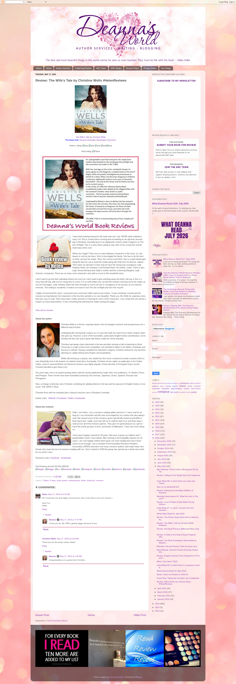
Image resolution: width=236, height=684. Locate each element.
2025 (157, 406)
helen (83, 480)
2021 (157, 420)
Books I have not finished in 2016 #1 (172, 574)
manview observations (172, 389)
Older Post (140, 615)
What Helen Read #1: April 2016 (171, 514)
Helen (44, 494)
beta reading (165, 386)
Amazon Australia (87, 140)
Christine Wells (49, 539)
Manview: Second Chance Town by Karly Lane (177, 546)
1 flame (45, 480)
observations (196, 389)
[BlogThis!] (71, 476)
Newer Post (42, 615)
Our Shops (166, 68)
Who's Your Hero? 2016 (167, 562)
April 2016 (162, 588)
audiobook (184, 383)
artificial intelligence (173, 383)
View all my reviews (44, 310)
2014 (157, 607)
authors (155, 386)
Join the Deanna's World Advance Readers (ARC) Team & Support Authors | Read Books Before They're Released (181, 275)
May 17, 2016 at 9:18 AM (68, 539)
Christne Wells (99, 137)
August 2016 (163, 455)
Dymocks (111, 140)
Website (52, 398)
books (175, 386)
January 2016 (163, 599)
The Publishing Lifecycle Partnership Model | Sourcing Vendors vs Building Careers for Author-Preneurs (179, 291)
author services (195, 383)
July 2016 (161, 459)
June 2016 (162, 463)
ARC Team (101, 68)
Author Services (63, 68)
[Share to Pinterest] (79, 476)
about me (160, 383)
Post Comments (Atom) (57, 621)
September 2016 (164, 452)
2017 (157, 434)
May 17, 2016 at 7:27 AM (71, 520)
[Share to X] (74, 476)
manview (156, 389)
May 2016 (161, 466)
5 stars (53, 480)
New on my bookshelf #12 (168, 487)
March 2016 (162, 592)
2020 (157, 424)
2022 (157, 416)
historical (91, 480)
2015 (157, 604)
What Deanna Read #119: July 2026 (170, 203)
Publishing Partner (83, 68)
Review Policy (132, 68)
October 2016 (163, 448)
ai (165, 383)
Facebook (61, 398)
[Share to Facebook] (76, 476)
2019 (157, 427)
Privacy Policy (150, 68)
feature (182, 386)
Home (38, 68)
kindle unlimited (194, 386)
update (194, 392)
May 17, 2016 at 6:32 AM (59, 494)
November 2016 (164, 445)
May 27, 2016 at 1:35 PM (71, 556)
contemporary (74, 480)
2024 (157, 409)
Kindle (154, 383)
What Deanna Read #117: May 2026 (179, 259)
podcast (154, 392)
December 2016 (164, 441)
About (48, 68)
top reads (174, 392)
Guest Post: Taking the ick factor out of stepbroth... (179, 578)
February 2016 (164, 596)
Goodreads (80, 398)
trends (188, 392)
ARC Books (116, 68)
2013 (157, 611)
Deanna (52, 520)
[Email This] (68, 476)
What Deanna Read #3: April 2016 (171, 571)
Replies (48, 515)
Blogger (139, 677)
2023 (157, 413)
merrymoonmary (117, 677)
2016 (157, 438)
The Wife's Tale (82, 137)
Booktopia (101, 140)
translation (182, 392)
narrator (187, 389)
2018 (157, 431)
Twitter (71, 398)
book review (62, 480)
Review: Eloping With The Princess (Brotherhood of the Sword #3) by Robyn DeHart (180, 308)
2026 (157, 402)
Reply (44, 509)
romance (99, 480)
